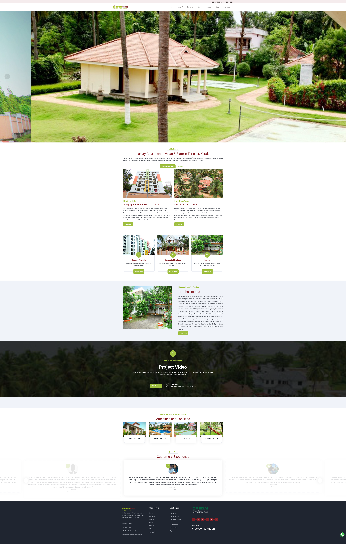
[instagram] (198, 519)
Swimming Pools (160, 438)
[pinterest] (216, 519)
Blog (150, 529)
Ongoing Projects (139, 260)
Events (151, 519)
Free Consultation (203, 528)
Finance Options (175, 528)
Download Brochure (168, 166)
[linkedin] (207, 519)
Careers (151, 522)
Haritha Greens (174, 516)
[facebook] (194, 519)
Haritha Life (173, 513)
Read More (128, 224)
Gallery (207, 260)
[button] (320, 480)
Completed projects (176, 519)
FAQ (171, 531)
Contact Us (152, 532)
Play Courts (186, 438)
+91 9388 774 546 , (216, 2)
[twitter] (212, 519)
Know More (181, 166)
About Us (152, 516)
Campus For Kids (211, 438)
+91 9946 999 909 (228, 2)
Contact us (154, 386)
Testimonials (174, 525)
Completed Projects (173, 260)
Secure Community (134, 438)
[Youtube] (203, 519)
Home (151, 513)
